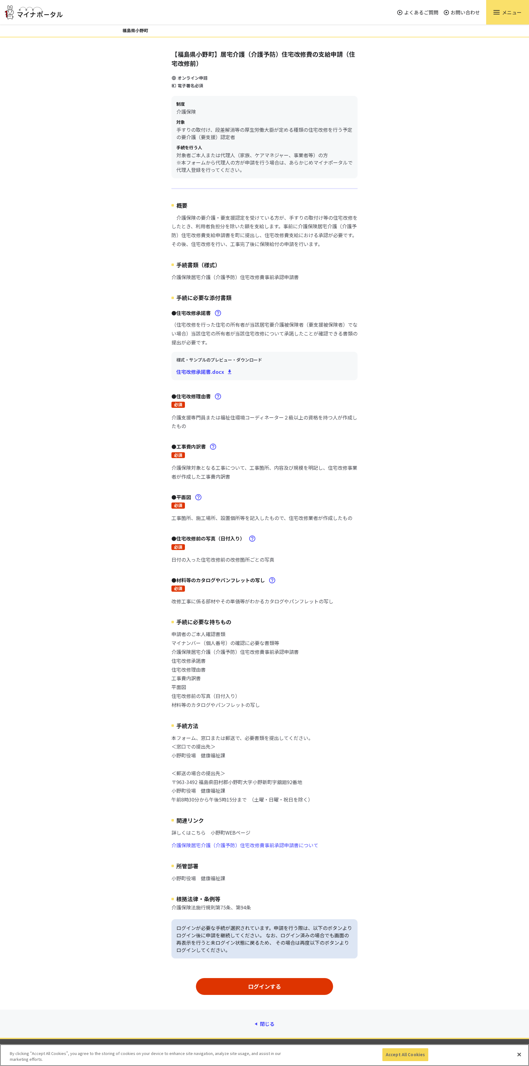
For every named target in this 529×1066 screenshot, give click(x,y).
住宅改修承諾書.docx (200, 372)
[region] (264, 1055)
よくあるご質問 (421, 12)
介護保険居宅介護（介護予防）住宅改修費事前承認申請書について (244, 845)
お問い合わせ (465, 12)
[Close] (519, 1054)
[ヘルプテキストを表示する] (218, 313)
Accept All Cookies (405, 1054)
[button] (507, 12)
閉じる (267, 1023)
